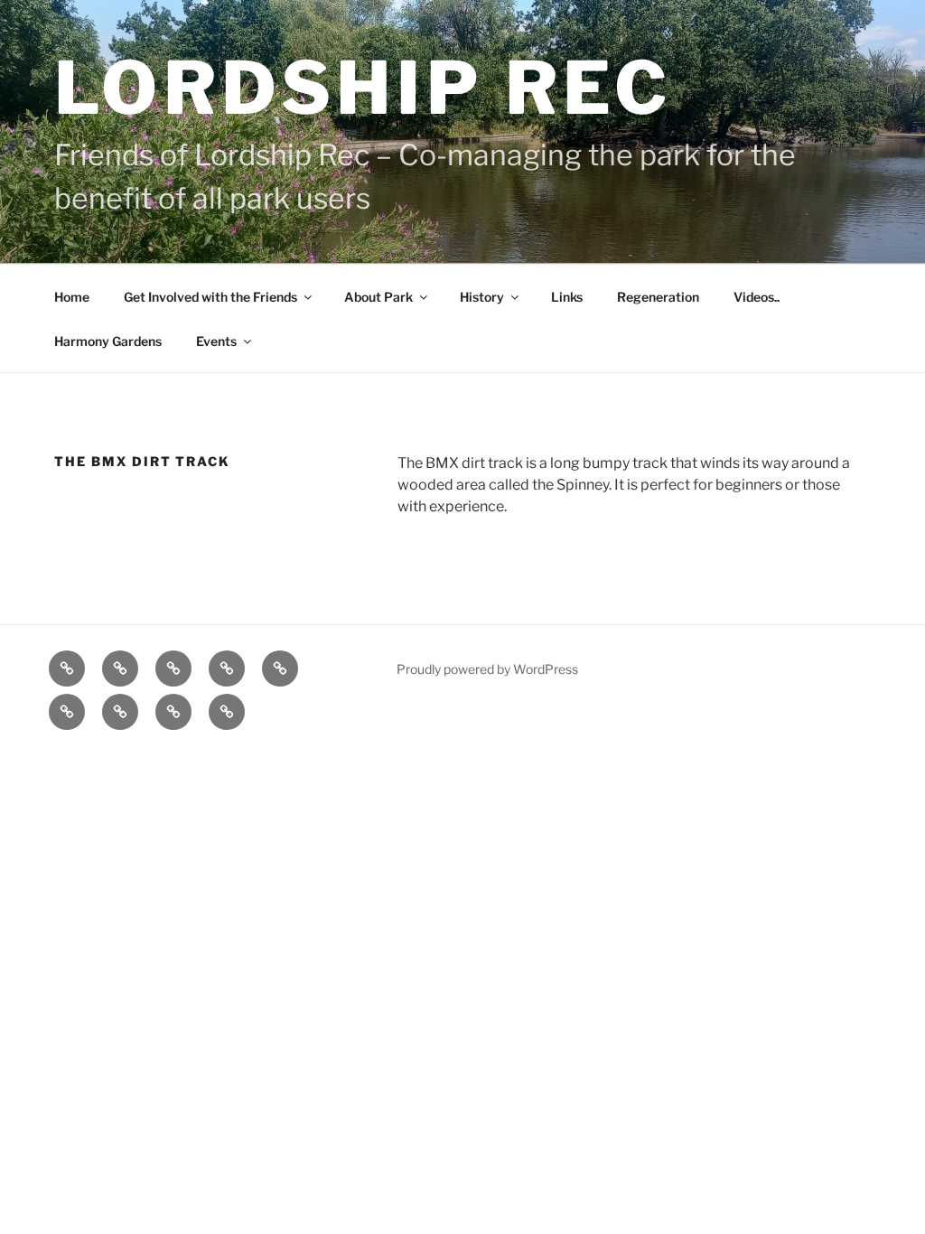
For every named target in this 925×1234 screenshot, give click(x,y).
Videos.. (756, 296)
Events (216, 341)
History (482, 296)
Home (71, 296)
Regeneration (658, 296)
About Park (378, 296)
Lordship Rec (363, 88)
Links (567, 296)
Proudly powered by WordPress (487, 669)
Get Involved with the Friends (210, 296)
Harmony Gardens (108, 341)
